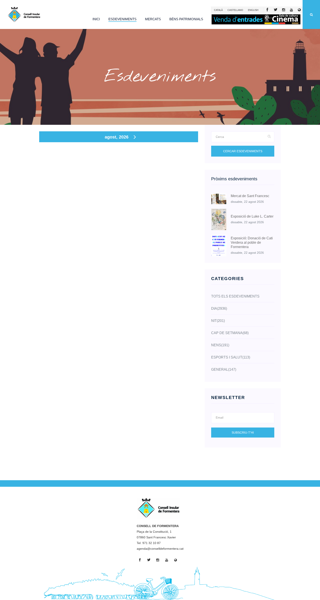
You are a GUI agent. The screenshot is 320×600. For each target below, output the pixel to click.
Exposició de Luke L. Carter (252, 216)
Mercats (153, 19)
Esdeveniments (122, 19)
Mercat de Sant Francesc (250, 196)
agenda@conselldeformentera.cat (160, 548)
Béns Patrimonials (186, 19)
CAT (218, 10)
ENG (253, 10)
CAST (235, 10)
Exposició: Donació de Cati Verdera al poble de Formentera (252, 242)
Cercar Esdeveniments (242, 151)
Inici (96, 19)
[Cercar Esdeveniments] (269, 136)
